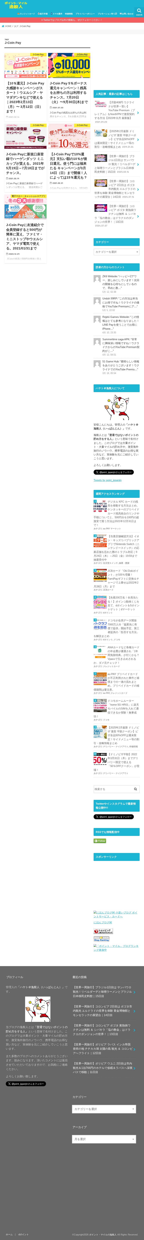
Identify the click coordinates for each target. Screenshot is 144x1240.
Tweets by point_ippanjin (108, 480)
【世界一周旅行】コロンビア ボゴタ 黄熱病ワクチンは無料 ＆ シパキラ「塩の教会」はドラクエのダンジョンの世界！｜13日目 (115, 216)
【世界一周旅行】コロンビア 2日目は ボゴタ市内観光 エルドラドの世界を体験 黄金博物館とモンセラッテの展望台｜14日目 (114, 189)
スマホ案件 (57, 14)
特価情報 (69, 14)
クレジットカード (27, 14)
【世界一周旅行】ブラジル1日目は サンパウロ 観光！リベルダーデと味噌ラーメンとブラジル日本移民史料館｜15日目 (114, 164)
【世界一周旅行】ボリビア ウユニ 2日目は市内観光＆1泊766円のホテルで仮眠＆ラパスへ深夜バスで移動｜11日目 (103, 1068)
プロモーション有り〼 (107, 14)
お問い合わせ (127, 14)
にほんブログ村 (103, 922)
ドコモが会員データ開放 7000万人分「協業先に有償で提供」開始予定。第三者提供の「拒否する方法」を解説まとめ (116, 628)
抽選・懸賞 (124, 563)
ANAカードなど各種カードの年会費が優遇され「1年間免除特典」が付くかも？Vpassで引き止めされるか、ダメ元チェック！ (116, 655)
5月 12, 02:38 (109, 292)
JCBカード (108, 590)
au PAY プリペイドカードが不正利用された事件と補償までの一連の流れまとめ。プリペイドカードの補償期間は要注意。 (116, 682)
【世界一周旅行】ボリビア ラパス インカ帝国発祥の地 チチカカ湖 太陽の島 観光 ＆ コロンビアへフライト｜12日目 (103, 1049)
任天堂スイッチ (110, 563)
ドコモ (117, 639)
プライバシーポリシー (85, 14)
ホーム (9, 1234)
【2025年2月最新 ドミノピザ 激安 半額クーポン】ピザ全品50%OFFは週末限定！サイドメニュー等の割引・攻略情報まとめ (115, 139)
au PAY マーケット (112, 528)
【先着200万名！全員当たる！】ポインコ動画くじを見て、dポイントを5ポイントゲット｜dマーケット (123, 603)
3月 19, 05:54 (109, 373)
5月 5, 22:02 (108, 310)
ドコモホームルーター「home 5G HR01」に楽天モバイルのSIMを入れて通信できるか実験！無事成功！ (116, 708)
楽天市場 (44, 14)
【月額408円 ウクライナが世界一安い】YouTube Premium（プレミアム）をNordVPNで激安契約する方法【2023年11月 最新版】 (114, 112)
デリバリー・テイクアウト (115, 746)
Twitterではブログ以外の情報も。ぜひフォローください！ (73, 20)
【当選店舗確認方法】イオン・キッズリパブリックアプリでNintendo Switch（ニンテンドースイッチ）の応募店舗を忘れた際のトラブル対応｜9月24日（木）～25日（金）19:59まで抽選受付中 (116, 548)
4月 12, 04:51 (109, 355)
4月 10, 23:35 (109, 332)
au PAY (106, 693)
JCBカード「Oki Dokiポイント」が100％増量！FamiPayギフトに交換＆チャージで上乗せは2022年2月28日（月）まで (116, 578)
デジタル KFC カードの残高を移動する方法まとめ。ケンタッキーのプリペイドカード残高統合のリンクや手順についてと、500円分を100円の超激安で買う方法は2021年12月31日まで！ (116, 513)
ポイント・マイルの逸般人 (103, 1234)
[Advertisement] (117, 60)
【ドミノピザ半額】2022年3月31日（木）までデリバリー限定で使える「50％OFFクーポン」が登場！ (116, 762)
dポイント (108, 612)
